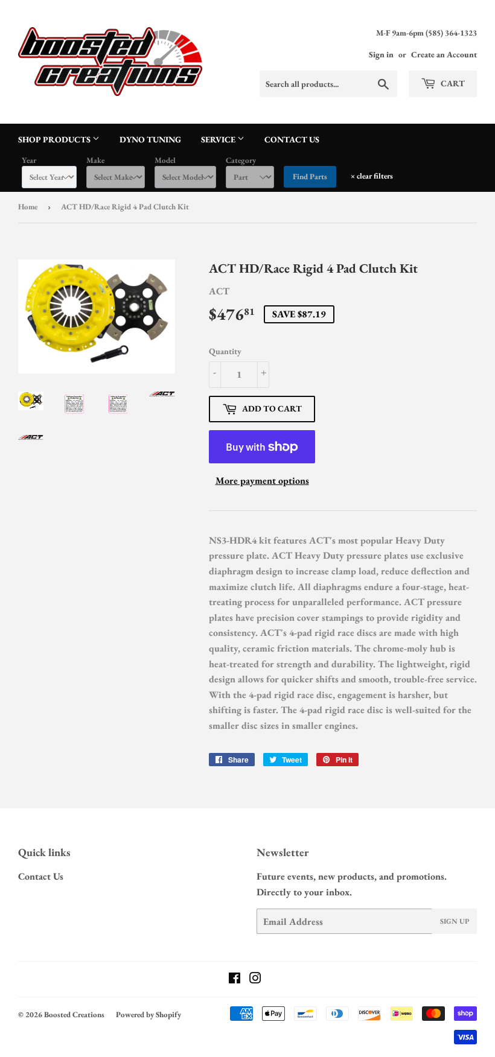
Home (27, 207)
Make (95, 160)
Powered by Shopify (148, 1014)
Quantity (225, 351)
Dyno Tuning (150, 139)
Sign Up (454, 921)
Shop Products (55, 139)
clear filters (372, 176)
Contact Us (291, 139)
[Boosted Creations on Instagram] (255, 979)
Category (241, 160)
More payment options (262, 480)
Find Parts (310, 176)
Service (219, 139)
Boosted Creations (74, 1014)
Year (29, 160)
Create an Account (444, 54)
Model (165, 160)
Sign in (381, 54)
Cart (452, 83)
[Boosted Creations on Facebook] (234, 979)
